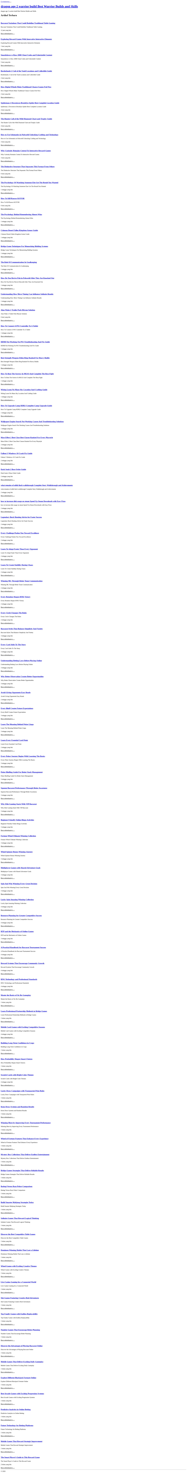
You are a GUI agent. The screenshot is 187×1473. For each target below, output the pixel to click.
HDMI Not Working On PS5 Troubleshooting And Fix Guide (25, 342)
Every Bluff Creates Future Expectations (17, 708)
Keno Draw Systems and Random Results (17, 1107)
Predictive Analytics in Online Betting (16, 1409)
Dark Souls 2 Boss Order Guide (13, 469)
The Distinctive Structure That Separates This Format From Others (28, 167)
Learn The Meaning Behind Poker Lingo (17, 724)
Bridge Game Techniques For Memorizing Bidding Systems (24, 246)
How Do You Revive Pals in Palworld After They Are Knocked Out (27, 278)
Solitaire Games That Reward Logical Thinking (20, 1218)
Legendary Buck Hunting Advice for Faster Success (21, 517)
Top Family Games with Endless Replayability (19, 1314)
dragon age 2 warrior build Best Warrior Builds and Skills (39, 6)
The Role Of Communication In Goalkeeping (19, 262)
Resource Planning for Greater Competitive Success (21, 916)
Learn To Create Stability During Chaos (17, 565)
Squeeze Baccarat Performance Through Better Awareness (24, 788)
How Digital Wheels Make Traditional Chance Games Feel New (26, 87)
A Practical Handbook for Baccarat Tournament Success (23, 947)
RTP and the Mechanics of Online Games (17, 931)
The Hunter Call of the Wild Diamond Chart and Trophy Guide (26, 119)
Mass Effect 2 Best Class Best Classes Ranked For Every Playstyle (27, 437)
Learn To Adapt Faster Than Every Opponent (19, 549)
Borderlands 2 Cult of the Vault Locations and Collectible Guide (26, 71)
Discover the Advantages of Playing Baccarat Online (21, 1346)
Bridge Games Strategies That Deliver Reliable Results (22, 1170)
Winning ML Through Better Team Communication (21, 581)
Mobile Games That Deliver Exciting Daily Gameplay (22, 1362)
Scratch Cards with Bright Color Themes (17, 1075)
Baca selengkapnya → (8, 33)
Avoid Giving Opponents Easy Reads (15, 692)
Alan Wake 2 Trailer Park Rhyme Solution (18, 310)
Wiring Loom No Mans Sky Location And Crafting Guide (24, 390)
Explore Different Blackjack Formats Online (18, 1378)
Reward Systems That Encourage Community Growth (22, 963)
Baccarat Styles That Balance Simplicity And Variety (22, 629)
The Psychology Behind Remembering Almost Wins (21, 214)
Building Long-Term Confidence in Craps (17, 1043)
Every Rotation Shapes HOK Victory (15, 597)
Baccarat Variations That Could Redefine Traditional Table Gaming (28, 23)
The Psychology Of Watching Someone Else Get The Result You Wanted (29, 183)
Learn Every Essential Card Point (14, 740)
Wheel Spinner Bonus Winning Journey (17, 852)
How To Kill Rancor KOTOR (12, 198)
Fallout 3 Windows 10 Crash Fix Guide (16, 453)
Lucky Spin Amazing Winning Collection (17, 900)
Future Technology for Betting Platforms (17, 1425)
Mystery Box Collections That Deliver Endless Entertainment (25, 1154)
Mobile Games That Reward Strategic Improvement (21, 1441)
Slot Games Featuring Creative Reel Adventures (20, 1298)
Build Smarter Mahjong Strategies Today (17, 1202)
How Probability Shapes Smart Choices (16, 1059)
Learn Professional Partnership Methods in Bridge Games (24, 1011)
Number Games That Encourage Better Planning (20, 1330)
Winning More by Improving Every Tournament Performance (26, 1123)
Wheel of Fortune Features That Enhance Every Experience (24, 1139)
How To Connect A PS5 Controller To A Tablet (19, 326)
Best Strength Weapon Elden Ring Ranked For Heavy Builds (25, 358)
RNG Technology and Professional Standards (19, 979)
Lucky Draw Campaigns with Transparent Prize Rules (22, 1091)
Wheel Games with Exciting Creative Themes (19, 1266)
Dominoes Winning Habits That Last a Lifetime (20, 1250)
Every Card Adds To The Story (13, 645)
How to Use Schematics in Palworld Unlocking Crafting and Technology (29, 135)
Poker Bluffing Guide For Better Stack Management (22, 772)
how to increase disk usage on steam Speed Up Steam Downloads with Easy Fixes (33, 501)
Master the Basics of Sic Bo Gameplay (16, 995)
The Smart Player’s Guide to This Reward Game (20, 1457)
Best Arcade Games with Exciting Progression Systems (22, 1394)
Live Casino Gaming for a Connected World (18, 1282)
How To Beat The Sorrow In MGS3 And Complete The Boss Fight (27, 374)
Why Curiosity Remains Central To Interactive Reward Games (26, 151)
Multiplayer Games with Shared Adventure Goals (20, 868)
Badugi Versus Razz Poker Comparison (16, 1186)
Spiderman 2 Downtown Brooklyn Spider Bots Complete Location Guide (30, 103)
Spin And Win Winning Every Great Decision (19, 884)
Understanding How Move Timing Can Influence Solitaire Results (27, 294)
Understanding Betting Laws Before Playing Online (21, 661)
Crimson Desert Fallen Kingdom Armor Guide (19, 230)
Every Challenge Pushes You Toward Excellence (20, 533)
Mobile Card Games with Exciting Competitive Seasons (23, 1027)
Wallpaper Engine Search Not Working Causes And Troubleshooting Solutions (32, 422)
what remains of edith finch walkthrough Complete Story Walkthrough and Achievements (37, 485)
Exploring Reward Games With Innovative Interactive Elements (26, 39)
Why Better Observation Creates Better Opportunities (22, 676)
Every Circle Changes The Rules (14, 613)
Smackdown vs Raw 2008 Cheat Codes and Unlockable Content (26, 55)
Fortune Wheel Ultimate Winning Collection (18, 836)
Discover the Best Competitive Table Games (18, 1234)
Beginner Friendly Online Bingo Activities (17, 820)
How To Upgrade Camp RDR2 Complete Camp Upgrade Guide (26, 406)
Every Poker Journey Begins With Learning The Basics (23, 756)
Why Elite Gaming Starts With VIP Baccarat (19, 804)
